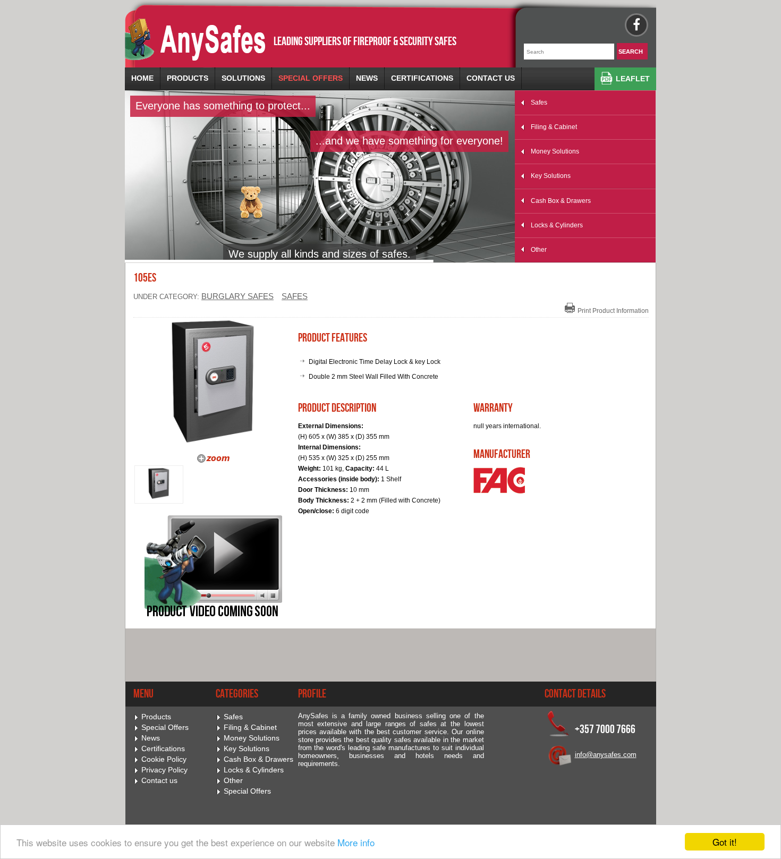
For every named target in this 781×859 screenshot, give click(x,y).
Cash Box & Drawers (561, 201)
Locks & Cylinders (557, 225)
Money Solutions (555, 151)
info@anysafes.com (605, 755)
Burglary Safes (237, 296)
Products (187, 78)
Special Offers (310, 78)
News (367, 78)
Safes (539, 102)
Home (142, 78)
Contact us (490, 78)
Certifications (422, 78)
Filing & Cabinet (554, 127)
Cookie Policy (163, 759)
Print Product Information (613, 310)
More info (356, 842)
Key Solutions (551, 176)
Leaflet (633, 78)
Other (539, 249)
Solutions (243, 78)
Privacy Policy (164, 770)
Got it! (724, 841)
